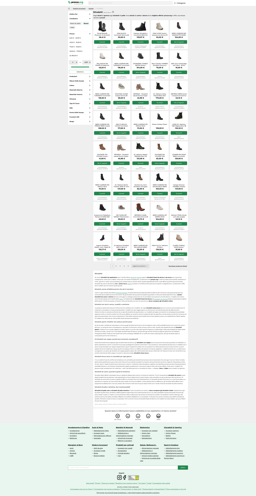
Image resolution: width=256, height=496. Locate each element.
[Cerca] (89, 3)
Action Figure (171, 433)
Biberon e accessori (125, 441)
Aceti (72, 448)
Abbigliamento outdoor (174, 451)
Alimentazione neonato (150, 448)
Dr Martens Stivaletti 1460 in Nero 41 (121, 246)
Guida (149, 483)
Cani (119, 456)
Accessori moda (99, 451)
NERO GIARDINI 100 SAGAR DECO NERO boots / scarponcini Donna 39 (160, 186)
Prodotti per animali (125, 445)
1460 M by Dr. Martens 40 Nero (160, 246)
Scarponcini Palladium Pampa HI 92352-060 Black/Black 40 (102, 216)
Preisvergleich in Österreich (131, 489)
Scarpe (91, 8)
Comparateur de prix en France (81, 489)
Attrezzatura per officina (102, 436)
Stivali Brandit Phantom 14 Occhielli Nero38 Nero (102, 34)
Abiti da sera (98, 448)
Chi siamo (142, 483)
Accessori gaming (172, 431)
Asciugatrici (146, 436)
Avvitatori (73, 436)
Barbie (168, 436)
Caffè (72, 456)
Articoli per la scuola (125, 438)
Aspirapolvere (147, 438)
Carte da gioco (171, 438)
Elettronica (145, 427)
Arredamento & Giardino (79, 427)
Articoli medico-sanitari (150, 456)
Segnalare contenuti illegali (178, 266)
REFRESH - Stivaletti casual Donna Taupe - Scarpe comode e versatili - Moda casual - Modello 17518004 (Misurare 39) (121, 155)
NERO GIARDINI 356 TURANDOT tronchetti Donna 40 (102, 95)
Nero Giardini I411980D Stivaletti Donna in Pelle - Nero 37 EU (160, 64)
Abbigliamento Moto (101, 431)
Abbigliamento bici (173, 448)
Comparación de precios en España (107, 489)
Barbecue (73, 438)
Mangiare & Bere (75, 445)
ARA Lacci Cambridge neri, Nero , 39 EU (179, 64)
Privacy (98, 483)
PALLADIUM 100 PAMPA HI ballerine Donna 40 (102, 64)
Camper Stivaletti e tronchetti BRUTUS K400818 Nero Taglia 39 (140, 34)
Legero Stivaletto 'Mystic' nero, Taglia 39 (102, 246)
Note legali (90, 483)
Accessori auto (99, 433)
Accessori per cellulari (150, 431)
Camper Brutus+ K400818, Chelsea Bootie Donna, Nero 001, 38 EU (179, 186)
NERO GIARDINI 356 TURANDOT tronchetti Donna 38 (121, 64)
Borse (96, 453)
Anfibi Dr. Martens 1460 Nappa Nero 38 (179, 125)
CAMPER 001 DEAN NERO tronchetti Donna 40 (179, 155)
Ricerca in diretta (108, 483)
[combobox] (132, 3)
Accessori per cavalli (125, 448)
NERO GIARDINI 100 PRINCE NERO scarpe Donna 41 (102, 125)
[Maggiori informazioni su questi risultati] (113, 12)
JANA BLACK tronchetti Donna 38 (121, 34)
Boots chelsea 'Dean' (159, 124)
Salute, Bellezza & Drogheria (148, 445)
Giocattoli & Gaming (173, 427)
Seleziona (80, 72)
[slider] (70, 67)
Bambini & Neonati (124, 427)
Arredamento (75, 431)
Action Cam (146, 433)
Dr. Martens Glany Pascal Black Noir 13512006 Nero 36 (159, 95)
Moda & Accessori (79, 8)
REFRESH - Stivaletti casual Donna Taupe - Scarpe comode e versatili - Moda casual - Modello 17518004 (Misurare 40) (140, 95)
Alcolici (72, 451)
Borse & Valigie (99, 456)
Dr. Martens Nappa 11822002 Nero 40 (140, 155)
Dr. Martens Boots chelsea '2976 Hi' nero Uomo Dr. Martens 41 (121, 186)
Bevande (73, 453)
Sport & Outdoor (171, 445)
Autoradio (97, 438)
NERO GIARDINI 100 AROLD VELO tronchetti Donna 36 (140, 125)
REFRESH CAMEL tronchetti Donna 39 (140, 216)
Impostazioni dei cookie (161, 483)
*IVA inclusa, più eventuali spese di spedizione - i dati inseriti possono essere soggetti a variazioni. (128, 492)
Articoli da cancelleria (77, 433)
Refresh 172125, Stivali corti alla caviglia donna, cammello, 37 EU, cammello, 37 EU (178, 216)
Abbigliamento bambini (126, 431)
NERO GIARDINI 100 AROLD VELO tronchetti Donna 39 (102, 186)
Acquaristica (122, 451)
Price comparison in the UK (176, 489)
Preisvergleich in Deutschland (154, 489)
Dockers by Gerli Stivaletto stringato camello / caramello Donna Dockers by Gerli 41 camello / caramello (141, 186)
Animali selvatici (124, 453)
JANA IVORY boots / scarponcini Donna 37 (160, 34)
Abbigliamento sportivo (174, 453)
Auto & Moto (97, 427)
